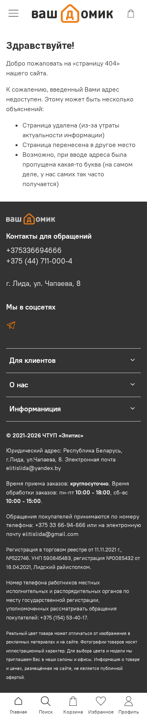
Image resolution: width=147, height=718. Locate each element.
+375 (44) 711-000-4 (39, 261)
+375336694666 (34, 250)
